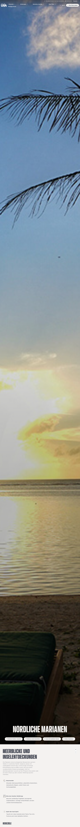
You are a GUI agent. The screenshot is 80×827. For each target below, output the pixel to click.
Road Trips (51, 4)
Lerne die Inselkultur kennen (52, 739)
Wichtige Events (13, 6)
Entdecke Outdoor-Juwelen (14, 739)
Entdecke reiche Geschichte (33, 739)
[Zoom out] (76, 751)
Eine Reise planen (73, 5)
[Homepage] (4, 6)
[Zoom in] (76, 749)
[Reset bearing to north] (76, 753)
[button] (76, 1)
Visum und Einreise (60, 1)
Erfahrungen (23, 4)
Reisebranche (69, 1)
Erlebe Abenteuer (69, 739)
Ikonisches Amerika (37, 4)
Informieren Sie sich (50, 1)
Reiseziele (11, 4)
